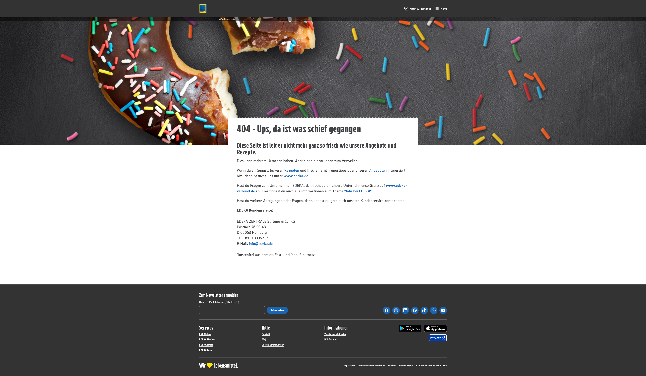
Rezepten (291, 170)
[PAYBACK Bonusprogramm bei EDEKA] (438, 337)
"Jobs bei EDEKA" (358, 191)
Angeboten (378, 170)
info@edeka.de (261, 243)
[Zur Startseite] (203, 8)
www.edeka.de (296, 176)
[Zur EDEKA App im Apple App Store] (435, 328)
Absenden (277, 310)
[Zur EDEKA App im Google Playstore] (410, 328)
